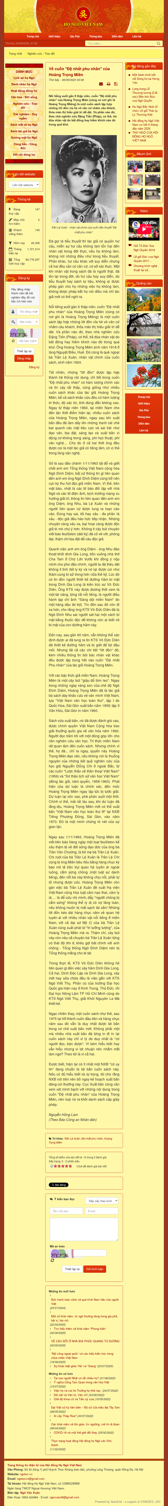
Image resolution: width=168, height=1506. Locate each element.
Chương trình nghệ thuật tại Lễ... (145, 268)
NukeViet (116, 1501)
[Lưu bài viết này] (116, 84)
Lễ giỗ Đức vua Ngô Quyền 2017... (146, 258)
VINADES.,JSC (151, 1501)
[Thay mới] (13, 341)
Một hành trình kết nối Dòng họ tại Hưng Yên (145, 78)
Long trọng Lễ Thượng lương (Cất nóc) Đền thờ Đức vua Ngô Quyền (144, 94)
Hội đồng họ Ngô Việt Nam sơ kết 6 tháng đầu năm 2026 (145, 124)
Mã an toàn (57, 1246)
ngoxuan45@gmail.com (64, 1497)
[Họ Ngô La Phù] (152, 180)
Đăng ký (34, 367)
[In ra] (109, 84)
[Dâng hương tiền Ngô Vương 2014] (152, 166)
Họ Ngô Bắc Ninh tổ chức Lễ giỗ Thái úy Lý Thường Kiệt (145, 110)
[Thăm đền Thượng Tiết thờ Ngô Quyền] (135, 193)
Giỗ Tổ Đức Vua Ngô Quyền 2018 (144, 248)
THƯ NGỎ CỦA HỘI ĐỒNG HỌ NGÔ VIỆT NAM (145, 136)
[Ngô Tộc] (83, 16)
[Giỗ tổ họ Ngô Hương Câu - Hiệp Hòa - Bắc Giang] (135, 180)
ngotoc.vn (26, 1474)
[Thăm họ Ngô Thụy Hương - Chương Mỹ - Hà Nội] (152, 193)
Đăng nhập (24, 358)
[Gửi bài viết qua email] (101, 84)
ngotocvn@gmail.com (31, 1478)
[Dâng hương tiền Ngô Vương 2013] (135, 166)
